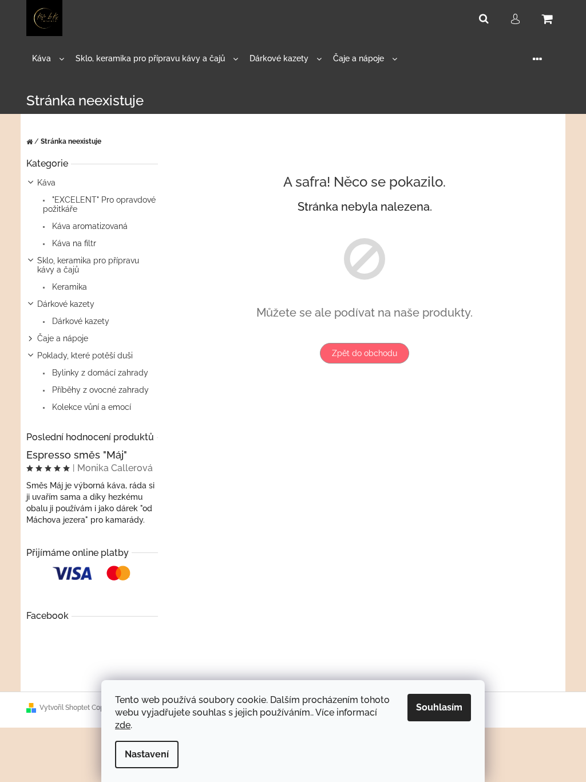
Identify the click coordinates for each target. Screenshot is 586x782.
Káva (46, 182)
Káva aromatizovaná (89, 226)
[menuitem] (48, 58)
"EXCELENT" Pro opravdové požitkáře (99, 204)
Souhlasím (439, 707)
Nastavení (147, 754)
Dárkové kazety (65, 304)
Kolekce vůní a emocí (90, 407)
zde (122, 725)
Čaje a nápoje (62, 338)
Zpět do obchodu (364, 353)
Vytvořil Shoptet (64, 708)
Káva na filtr (73, 243)
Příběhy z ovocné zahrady (99, 389)
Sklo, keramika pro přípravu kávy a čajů (88, 265)
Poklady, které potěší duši (85, 355)
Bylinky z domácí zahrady (99, 372)
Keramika (68, 286)
